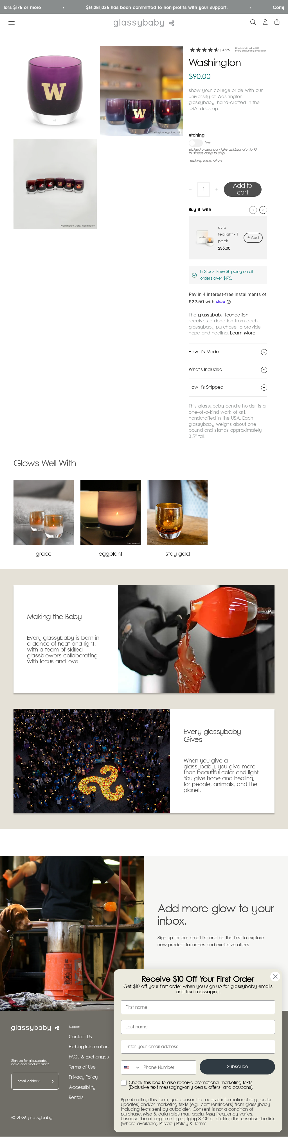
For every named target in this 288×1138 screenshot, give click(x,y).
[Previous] (253, 210)
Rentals (76, 1098)
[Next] (263, 210)
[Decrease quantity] (190, 189)
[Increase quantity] (216, 189)
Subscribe (237, 1067)
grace (43, 554)
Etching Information (89, 1047)
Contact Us (80, 1037)
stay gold (177, 554)
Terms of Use (82, 1067)
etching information (206, 160)
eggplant (111, 554)
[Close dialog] (275, 976)
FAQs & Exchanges (89, 1057)
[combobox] (131, 1067)
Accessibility (82, 1087)
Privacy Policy (83, 1077)
